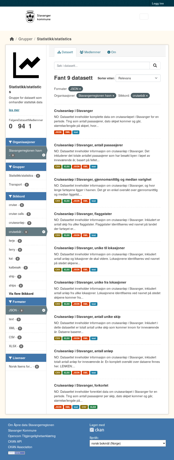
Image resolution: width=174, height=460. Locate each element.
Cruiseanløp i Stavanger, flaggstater (83, 213)
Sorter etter (106, 78)
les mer (14, 110)
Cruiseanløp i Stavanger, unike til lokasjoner (89, 247)
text (76, 132)
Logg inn (158, 3)
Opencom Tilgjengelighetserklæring (32, 436)
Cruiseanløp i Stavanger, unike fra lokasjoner (90, 282)
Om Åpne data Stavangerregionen (31, 425)
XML (67, 132)
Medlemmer (92, 52)
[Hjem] (12, 38)
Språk (94, 437)
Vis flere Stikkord (21, 293)
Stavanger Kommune (22, 430)
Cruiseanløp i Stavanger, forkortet (81, 385)
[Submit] (155, 65)
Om (113, 52)
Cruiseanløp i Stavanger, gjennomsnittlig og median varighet (102, 179)
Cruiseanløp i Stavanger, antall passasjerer (88, 145)
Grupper (25, 38)
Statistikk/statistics (54, 38)
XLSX (67, 166)
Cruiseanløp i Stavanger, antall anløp (83, 350)
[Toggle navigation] (144, 17)
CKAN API (15, 441)
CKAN (97, 430)
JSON (58, 132)
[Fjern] (80, 89)
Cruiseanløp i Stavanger (73, 110)
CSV (57, 166)
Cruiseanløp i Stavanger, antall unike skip (87, 316)
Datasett (67, 52)
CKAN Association (20, 447)
